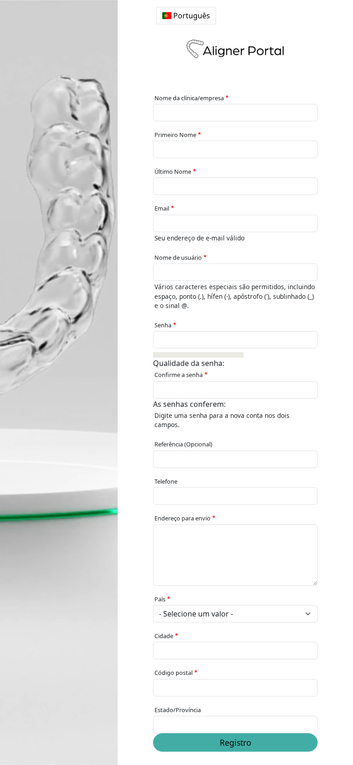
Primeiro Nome (175, 135)
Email (161, 208)
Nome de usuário (178, 257)
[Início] (235, 49)
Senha (162, 325)
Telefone (165, 481)
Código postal (173, 672)
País (159, 599)
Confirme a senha (178, 375)
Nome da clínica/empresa (189, 98)
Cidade (163, 636)
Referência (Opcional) (183, 444)
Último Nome (172, 171)
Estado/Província (177, 710)
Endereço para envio (182, 518)
